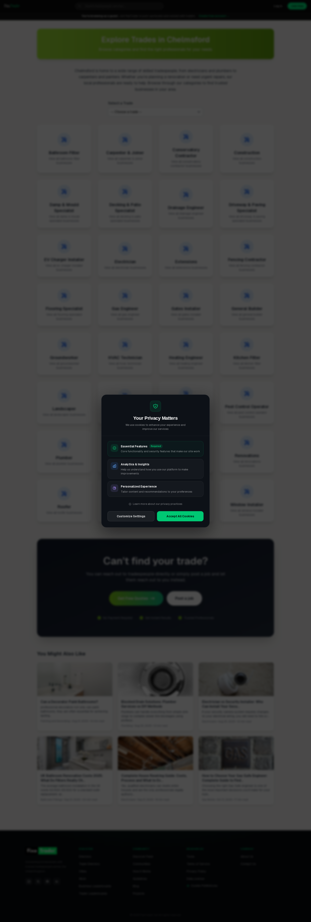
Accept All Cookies (180, 516)
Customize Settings (131, 516)
